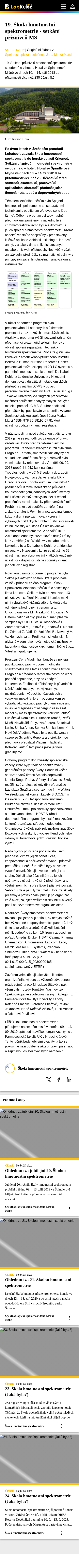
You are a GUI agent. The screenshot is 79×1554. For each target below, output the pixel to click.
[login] (72, 6)
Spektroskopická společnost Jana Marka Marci (38, 54)
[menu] (63, 6)
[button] (48, 1079)
